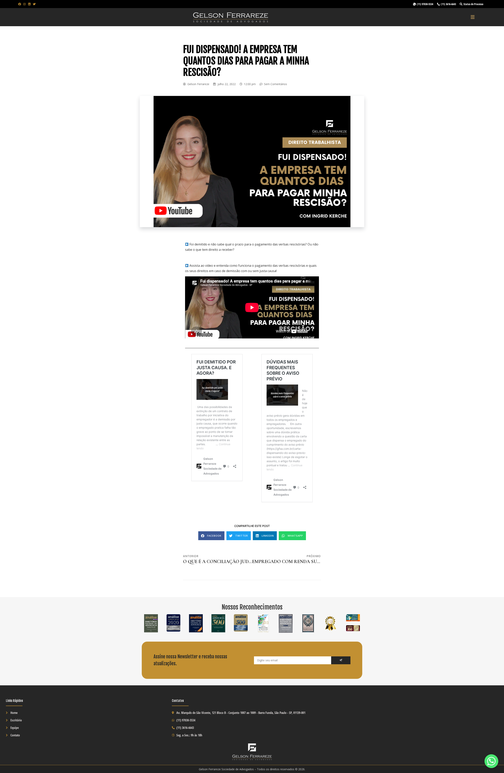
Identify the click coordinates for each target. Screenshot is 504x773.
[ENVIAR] (340, 660)
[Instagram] (25, 4)
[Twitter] (34, 4)
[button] (211, 535)
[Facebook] (20, 4)
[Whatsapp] (491, 761)
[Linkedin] (29, 4)
